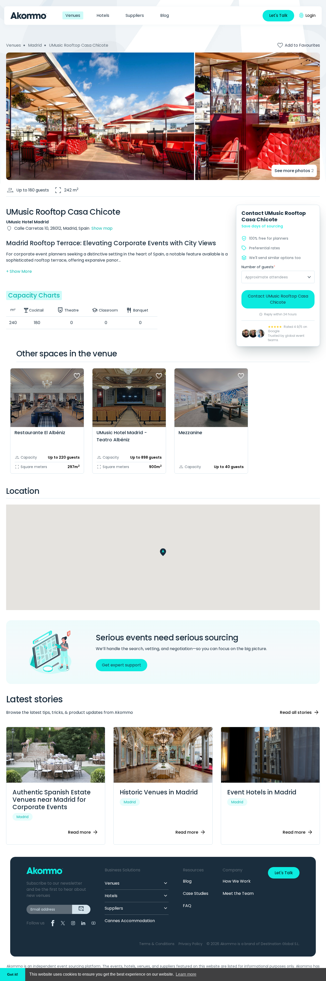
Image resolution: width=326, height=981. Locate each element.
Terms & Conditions (156, 943)
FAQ (187, 906)
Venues (72, 15)
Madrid (35, 45)
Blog (164, 15)
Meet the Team (238, 893)
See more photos (294, 171)
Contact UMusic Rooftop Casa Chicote (278, 299)
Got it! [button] (12, 974)
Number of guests (258, 266)
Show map (102, 228)
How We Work (237, 881)
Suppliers (135, 15)
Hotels (103, 15)
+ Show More (19, 271)
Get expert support (121, 665)
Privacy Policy (190, 943)
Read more (83, 832)
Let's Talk (278, 15)
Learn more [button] (186, 974)
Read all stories (299, 712)
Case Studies (195, 893)
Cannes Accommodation (130, 921)
